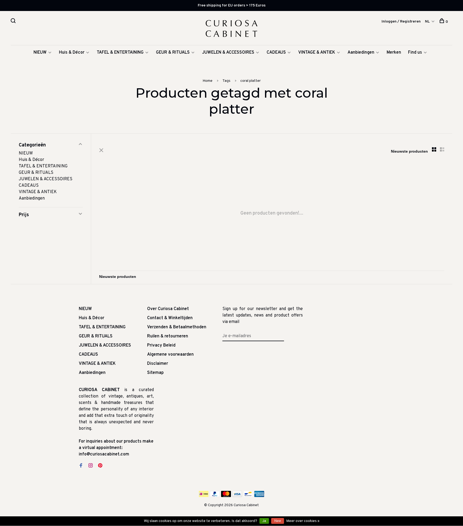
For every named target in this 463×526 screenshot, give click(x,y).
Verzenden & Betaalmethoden (176, 327)
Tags (226, 81)
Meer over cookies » (302, 521)
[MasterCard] (226, 496)
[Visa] (237, 496)
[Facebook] (81, 466)
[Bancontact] (248, 496)
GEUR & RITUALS (173, 52)
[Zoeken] (14, 22)
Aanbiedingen (361, 52)
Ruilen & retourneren (167, 336)
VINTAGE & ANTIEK (316, 52)
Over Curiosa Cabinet (168, 309)
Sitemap (155, 373)
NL (427, 21)
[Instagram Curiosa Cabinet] (90, 466)
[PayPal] (215, 496)
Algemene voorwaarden (170, 354)
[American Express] (259, 496)
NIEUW (40, 52)
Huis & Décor (71, 52)
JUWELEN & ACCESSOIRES (228, 52)
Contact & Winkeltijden (170, 318)
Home (207, 81)
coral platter (250, 81)
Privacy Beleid (161, 345)
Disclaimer (157, 363)
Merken (394, 52)
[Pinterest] (100, 466)
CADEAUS (276, 52)
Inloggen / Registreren (401, 21)
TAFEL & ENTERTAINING (120, 52)
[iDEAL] (203, 496)
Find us (415, 52)
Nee (277, 521)
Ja (264, 521)
